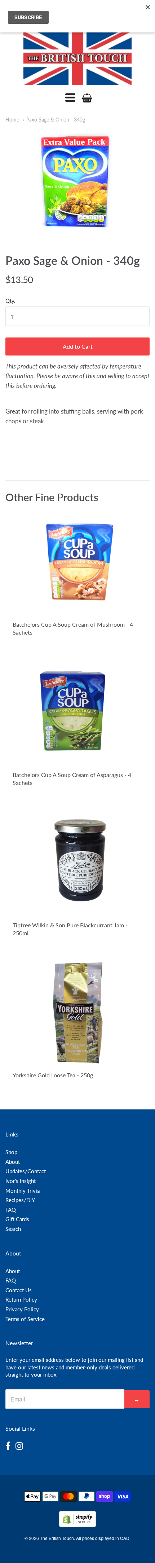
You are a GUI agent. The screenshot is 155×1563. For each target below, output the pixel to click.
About (12, 1161)
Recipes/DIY (20, 1200)
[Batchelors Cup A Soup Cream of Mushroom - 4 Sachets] (77, 562)
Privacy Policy (22, 1309)
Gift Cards (17, 1219)
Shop (11, 1152)
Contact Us (18, 1290)
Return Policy (21, 1299)
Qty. (10, 301)
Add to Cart (78, 346)
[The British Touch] (77, 58)
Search (13, 1229)
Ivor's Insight (20, 1181)
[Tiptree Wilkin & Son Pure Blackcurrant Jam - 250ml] (77, 863)
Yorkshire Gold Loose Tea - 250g (53, 1075)
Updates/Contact (25, 1171)
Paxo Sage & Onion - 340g (55, 119)
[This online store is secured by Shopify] (77, 1524)
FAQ (10, 1209)
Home (12, 119)
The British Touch (57, 1538)
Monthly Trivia (22, 1190)
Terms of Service (25, 1319)
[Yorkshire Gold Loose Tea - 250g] (77, 1013)
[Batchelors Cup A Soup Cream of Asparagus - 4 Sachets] (77, 712)
